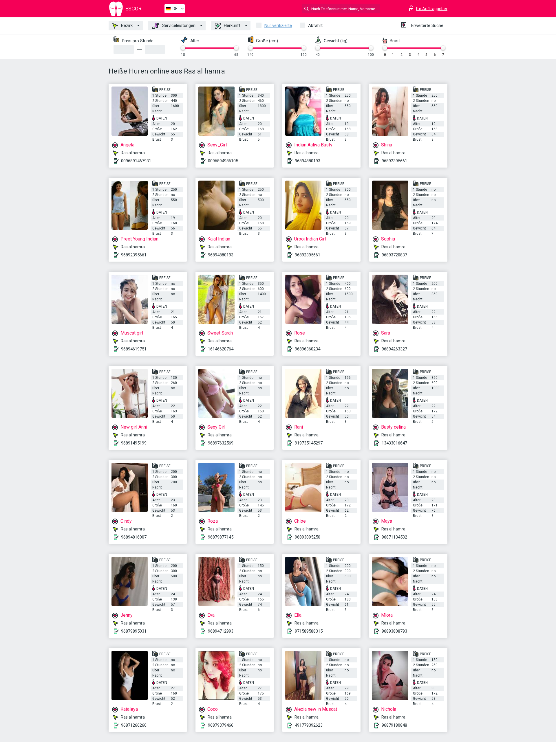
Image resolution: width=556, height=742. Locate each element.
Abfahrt (315, 25)
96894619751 (134, 349)
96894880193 (307, 161)
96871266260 (134, 725)
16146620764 (220, 349)
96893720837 (394, 255)
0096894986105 (223, 161)
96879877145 (220, 537)
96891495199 (134, 443)
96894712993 (220, 631)
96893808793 (394, 631)
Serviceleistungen (178, 25)
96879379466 (220, 725)
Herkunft (231, 25)
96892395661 (394, 161)
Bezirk (126, 25)
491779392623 (309, 725)
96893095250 (307, 537)
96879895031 (134, 631)
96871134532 (394, 537)
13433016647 (394, 443)
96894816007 (134, 537)
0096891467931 (136, 161)
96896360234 (307, 349)
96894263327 (394, 349)
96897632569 (220, 443)
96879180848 (394, 725)
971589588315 (309, 631)
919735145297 (309, 443)
